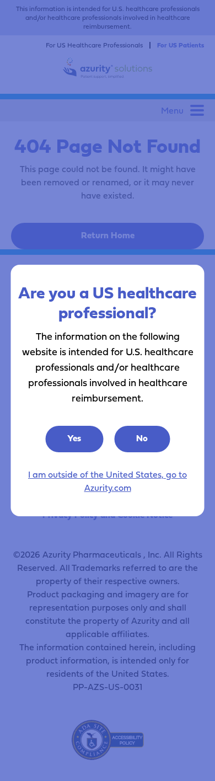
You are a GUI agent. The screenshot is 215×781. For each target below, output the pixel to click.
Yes (74, 438)
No (142, 438)
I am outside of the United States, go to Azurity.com (107, 481)
